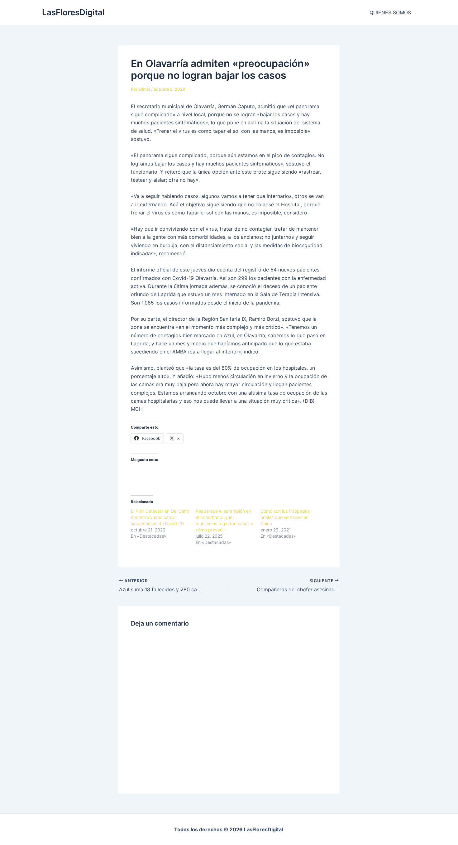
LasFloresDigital (73, 12)
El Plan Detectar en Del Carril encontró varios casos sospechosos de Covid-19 (160, 517)
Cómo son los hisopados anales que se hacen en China (285, 517)
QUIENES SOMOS (390, 12)
